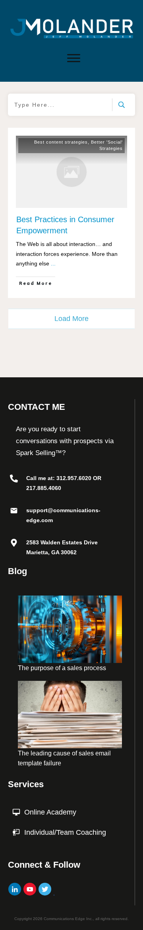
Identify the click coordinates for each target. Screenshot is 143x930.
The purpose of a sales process (62, 668)
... (53, 263)
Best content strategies (61, 142)
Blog (17, 571)
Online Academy (50, 812)
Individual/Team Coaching (65, 832)
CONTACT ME (36, 407)
